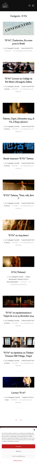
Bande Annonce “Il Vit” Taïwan (18, 158)
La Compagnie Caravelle (12, 48)
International (14, 282)
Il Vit (31, 48)
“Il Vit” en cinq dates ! (18, 235)
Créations (19, 279)
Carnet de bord (25, 48)
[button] (34, 430)
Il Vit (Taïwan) (18, 272)
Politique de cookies (17, 460)
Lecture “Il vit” (18, 392)
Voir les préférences (18, 456)
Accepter (18, 446)
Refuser (18, 451)
